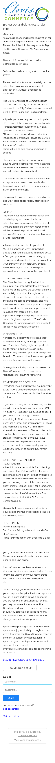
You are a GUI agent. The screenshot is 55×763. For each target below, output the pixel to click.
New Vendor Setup (20, 668)
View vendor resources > (27, 740)
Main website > (11, 716)
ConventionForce (27, 735)
